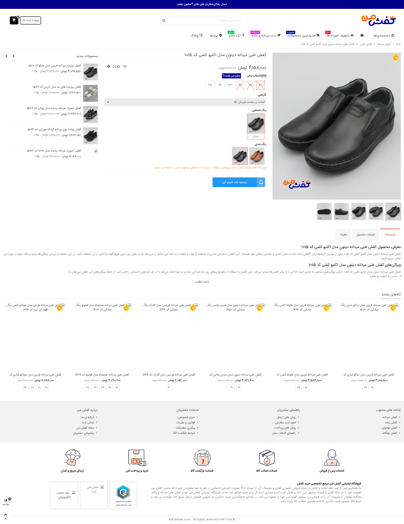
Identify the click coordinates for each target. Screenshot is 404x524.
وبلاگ (194, 36)
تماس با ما (88, 422)
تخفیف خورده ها (338, 35)
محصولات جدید (87, 56)
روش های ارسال (286, 417)
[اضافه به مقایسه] (108, 67)
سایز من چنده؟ (231, 75)
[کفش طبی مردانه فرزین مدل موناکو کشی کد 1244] (35, 337)
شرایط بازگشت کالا (184, 433)
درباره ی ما (88, 417)
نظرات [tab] (343, 234)
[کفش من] (379, 20)
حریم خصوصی (186, 417)
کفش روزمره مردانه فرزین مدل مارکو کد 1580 (54, 66)
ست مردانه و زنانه (263, 35)
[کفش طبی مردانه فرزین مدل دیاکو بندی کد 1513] (368, 337)
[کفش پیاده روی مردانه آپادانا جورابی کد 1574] (90, 135)
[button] (13, 56)
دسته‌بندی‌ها (381, 36)
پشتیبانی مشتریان (83, 433)
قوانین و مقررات (185, 422)
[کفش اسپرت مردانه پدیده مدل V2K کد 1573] (90, 151)
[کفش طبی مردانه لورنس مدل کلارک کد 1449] (168, 337)
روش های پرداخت (285, 427)
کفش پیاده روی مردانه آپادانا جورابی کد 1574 (54, 129)
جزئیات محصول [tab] (365, 234)
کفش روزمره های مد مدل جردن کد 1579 (57, 87)
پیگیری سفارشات (185, 427)
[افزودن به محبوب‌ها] (124, 67)
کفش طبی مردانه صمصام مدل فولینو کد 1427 (102, 375)
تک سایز (235, 35)
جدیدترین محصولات (301, 35)
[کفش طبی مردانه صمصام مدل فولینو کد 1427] (102, 337)
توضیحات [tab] (389, 234)
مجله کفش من (85, 427)
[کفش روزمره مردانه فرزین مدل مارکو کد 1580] (90, 72)
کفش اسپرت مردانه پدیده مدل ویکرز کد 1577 (54, 108)
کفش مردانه (390, 417)
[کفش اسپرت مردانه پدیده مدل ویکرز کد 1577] (90, 114)
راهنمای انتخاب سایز (284, 433)
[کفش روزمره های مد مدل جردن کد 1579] (90, 93)
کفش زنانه (391, 422)
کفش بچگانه (390, 433)
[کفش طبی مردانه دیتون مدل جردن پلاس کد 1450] (235, 337)
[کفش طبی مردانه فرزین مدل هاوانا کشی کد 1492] (302, 337)
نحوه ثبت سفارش (285, 422)
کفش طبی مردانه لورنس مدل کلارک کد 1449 (168, 375)
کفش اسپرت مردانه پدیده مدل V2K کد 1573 (54, 151)
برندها (214, 36)
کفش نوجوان (389, 427)
